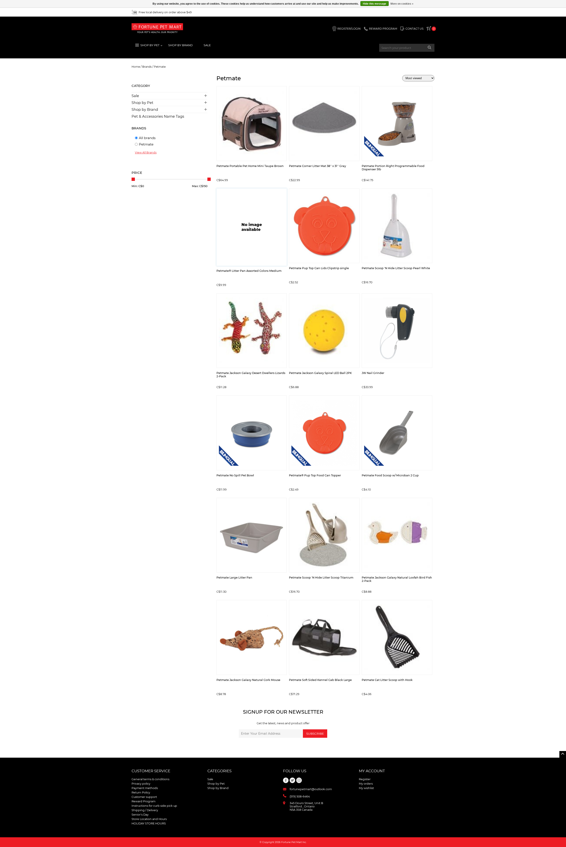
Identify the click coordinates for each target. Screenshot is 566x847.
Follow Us (294, 771)
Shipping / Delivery (145, 810)
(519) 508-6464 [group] (300, 796)
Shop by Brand (145, 109)
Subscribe (315, 733)
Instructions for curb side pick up (154, 805)
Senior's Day (140, 814)
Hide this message (374, 3)
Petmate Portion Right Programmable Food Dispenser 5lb (393, 167)
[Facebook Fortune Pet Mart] (286, 780)
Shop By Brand (180, 45)
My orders (366, 783)
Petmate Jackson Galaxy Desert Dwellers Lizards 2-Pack (250, 374)
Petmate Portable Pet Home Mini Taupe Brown (250, 166)
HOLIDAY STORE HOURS (149, 823)
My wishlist (366, 788)
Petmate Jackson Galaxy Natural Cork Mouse (248, 680)
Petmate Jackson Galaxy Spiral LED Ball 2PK (320, 373)
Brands (147, 66)
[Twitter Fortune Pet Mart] (292, 780)
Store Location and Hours (149, 819)
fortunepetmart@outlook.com (311, 789)
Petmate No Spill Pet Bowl (235, 475)
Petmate (160, 66)
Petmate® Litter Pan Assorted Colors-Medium (248, 270)
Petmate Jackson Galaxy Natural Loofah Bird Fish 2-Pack (397, 579)
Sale (207, 45)
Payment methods (145, 788)
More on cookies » (401, 3)
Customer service (151, 771)
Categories (219, 771)
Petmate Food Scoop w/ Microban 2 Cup (390, 475)
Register (365, 779)
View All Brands (146, 152)
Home (136, 66)
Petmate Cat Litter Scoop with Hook (387, 680)
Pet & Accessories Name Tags (158, 116)
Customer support (144, 797)
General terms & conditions (150, 779)
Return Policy (141, 792)
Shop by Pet (142, 102)
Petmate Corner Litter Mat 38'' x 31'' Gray (317, 166)
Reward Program (143, 801)
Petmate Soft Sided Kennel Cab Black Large (320, 680)
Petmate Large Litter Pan (234, 577)
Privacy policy (141, 783)
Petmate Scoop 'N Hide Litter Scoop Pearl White (396, 268)
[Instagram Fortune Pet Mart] (299, 780)
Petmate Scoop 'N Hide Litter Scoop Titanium (321, 577)
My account (372, 771)
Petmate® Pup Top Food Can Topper (315, 475)
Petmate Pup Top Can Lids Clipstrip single (319, 268)
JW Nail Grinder (373, 373)
